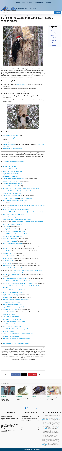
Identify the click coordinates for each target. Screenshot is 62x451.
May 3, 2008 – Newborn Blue (10, 239)
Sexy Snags (6, 142)
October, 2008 (7, 263)
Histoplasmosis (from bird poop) (53, 398)
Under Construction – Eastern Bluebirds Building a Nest (27, 221)
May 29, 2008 (6, 248)
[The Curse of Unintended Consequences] (8, 390)
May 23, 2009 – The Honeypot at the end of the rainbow (19, 283)
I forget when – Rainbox (9, 314)
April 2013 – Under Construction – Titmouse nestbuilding (18, 334)
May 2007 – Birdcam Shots (10, 198)
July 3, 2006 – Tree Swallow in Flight (13, 171)
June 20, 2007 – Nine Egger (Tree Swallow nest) (16, 209)
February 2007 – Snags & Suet (11, 196)
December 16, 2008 (8, 265)
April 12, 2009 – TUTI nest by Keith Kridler (14, 321)
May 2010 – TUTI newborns (10, 324)
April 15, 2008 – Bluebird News (11, 229)
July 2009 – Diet (7, 297)
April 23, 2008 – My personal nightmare (14, 231)
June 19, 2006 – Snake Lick (10, 166)
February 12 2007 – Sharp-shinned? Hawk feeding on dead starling (21, 188)
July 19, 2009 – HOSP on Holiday (11, 302)
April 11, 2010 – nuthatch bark (11, 317)
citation (46, 428)
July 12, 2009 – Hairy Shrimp (10, 295)
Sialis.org (59, 427)
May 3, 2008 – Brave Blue (10, 241)
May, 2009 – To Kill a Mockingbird (12, 274)
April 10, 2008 (6, 226)
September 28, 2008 (8, 256)
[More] (39, 374)
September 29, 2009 (8, 312)
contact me (15, 158)
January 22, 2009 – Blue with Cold (12, 268)
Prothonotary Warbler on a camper (24, 270)
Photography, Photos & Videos (8, 15)
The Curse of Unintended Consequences (5, 399)
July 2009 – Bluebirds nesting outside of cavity (16, 299)
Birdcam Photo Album (27, 198)
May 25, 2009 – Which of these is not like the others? (18, 281)
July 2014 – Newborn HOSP (10, 341)
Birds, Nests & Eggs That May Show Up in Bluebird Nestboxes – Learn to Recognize (9, 426)
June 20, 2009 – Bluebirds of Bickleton (13, 292)
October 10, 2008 (7, 258)
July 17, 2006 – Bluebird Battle (11, 174)
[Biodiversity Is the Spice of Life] (23, 390)
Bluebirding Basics (6, 416)
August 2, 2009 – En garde (10, 309)
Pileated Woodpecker (9, 144)
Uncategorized (4, 396)
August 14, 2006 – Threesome (11, 181)
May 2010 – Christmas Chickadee (12, 326)
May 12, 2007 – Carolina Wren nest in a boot (15, 200)
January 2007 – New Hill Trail (11, 186)
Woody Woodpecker (22, 84)
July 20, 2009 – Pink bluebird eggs (12, 304)
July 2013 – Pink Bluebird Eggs (11, 336)
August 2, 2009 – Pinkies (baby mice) (13, 307)
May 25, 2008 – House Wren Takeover (13, 246)
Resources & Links (6, 422)
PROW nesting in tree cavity (15, 272)
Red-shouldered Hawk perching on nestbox (15, 217)
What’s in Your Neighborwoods (11, 138)
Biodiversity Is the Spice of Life (23, 398)
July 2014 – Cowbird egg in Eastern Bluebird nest (16, 338)
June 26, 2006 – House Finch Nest (12, 169)
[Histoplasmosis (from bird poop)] (54, 390)
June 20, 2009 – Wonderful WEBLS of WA (14, 290)
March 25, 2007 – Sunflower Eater (12, 193)
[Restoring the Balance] (39, 390)
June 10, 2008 (6, 251)
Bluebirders (34, 396)
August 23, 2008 (7, 253)
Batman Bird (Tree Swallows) (20, 203)
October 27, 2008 (8, 260)
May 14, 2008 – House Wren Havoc (12, 243)
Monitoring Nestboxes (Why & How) (10, 419)
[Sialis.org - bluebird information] (8, 8)
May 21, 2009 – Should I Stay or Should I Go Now (16, 278)
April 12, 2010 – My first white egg (12, 319)
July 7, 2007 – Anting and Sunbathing (13, 214)
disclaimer (45, 444)
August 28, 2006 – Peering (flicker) (12, 183)
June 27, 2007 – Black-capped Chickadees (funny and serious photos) (23, 212)
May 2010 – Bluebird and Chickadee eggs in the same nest (19, 329)
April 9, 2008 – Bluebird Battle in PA (12, 224)
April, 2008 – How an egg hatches (12, 236)
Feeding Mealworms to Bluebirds (8, 430)
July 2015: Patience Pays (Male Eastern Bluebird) (16, 343)
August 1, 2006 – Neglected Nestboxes (13, 178)
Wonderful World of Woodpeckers (12, 148)
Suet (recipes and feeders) (10, 135)
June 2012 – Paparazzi (9, 331)
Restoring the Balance (38, 398)
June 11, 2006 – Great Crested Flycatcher (14, 164)
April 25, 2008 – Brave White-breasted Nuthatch (16, 234)
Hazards (48, 396)
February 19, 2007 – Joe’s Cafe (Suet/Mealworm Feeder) (19, 191)
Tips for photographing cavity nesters (13, 161)
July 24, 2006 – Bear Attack (10, 176)
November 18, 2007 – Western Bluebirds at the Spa (17, 219)
